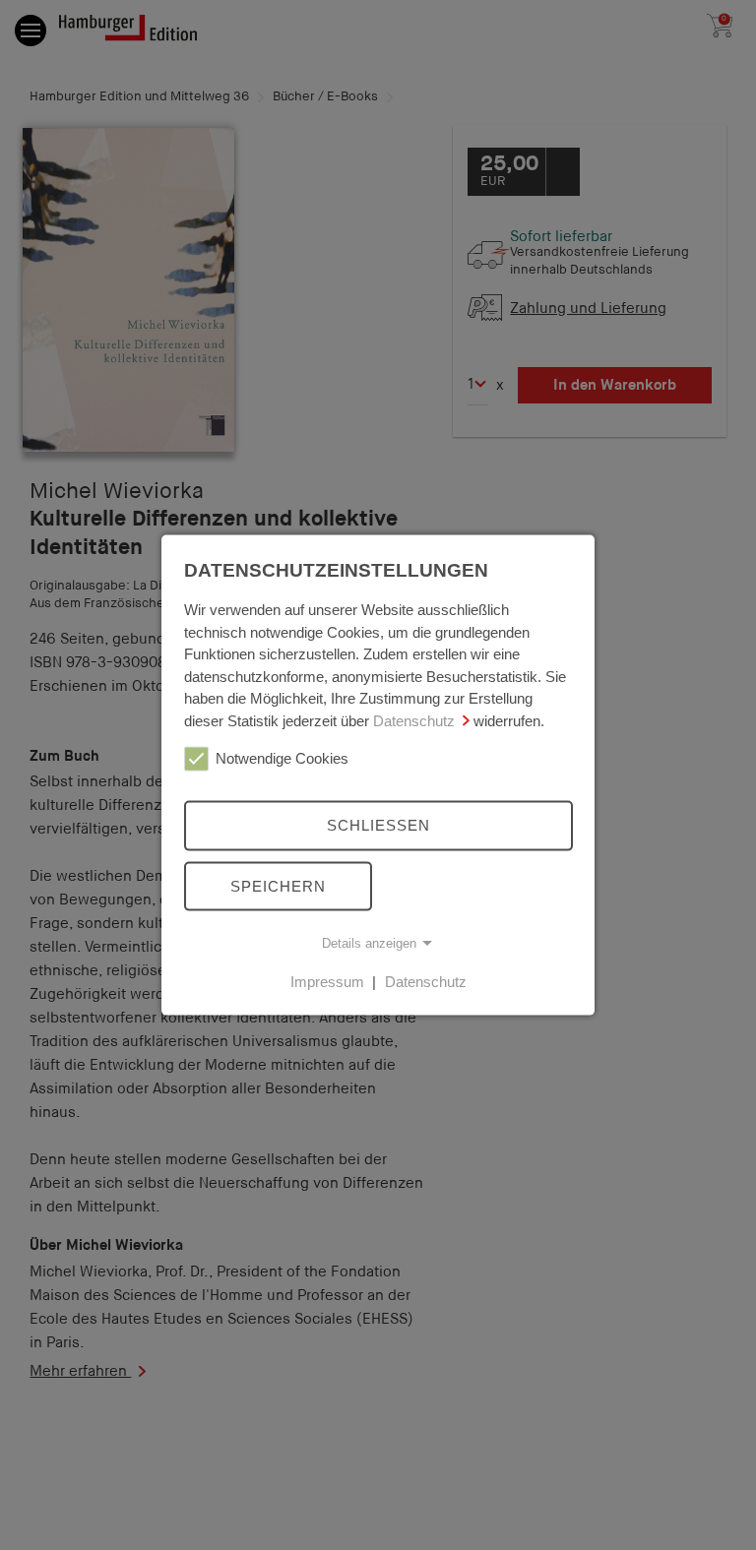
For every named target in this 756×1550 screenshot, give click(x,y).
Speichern (278, 885)
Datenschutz (414, 720)
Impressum (327, 981)
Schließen (378, 825)
